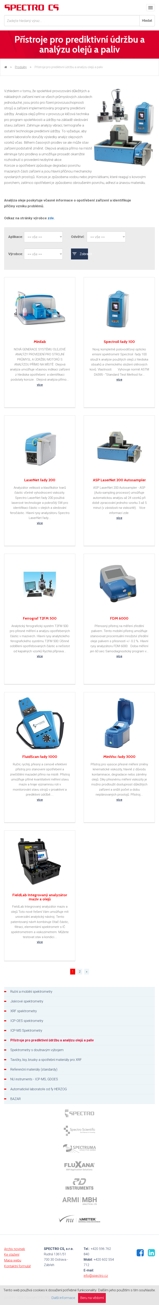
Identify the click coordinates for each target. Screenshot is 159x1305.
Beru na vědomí (92, 1298)
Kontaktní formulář (17, 1266)
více (40, 385)
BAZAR (15, 1099)
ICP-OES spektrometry (26, 1021)
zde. (51, 218)
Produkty (21, 67)
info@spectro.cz (96, 1276)
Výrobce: (14, 254)
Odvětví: (77, 237)
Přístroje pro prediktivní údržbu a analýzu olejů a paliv (52, 1040)
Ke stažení (11, 1255)
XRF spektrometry (23, 1011)
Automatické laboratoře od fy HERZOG (38, 1089)
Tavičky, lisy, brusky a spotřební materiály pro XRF (46, 1060)
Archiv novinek (14, 1249)
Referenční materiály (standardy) (33, 1069)
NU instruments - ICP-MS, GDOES (34, 1079)
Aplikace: (14, 237)
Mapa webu (12, 1260)
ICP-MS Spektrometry (26, 1030)
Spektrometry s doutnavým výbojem (37, 1050)
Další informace (63, 1298)
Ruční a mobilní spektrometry (31, 992)
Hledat (147, 20)
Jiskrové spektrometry (26, 1001)
